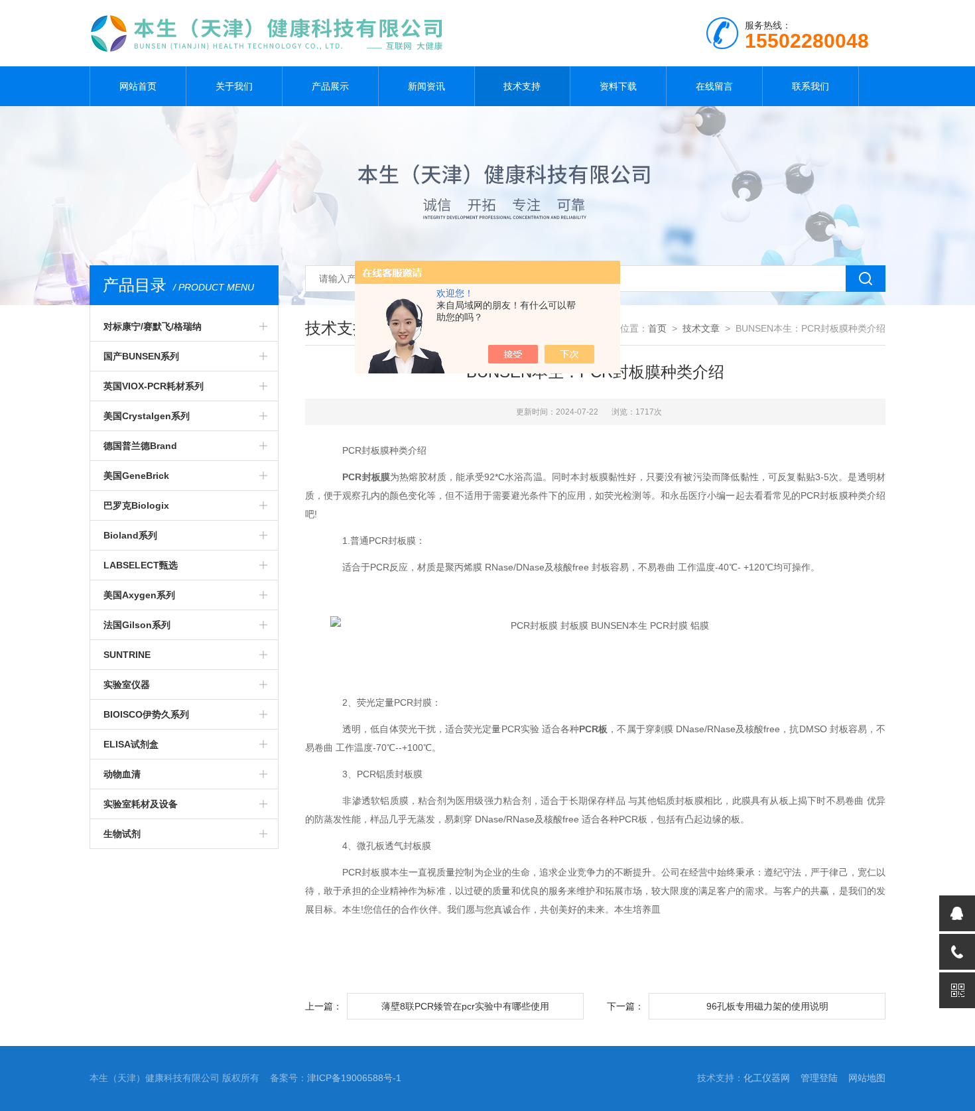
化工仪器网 (767, 1078)
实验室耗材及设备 (140, 804)
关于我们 (234, 86)
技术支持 (522, 86)
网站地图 (866, 1078)
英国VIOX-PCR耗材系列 (153, 386)
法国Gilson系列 (136, 625)
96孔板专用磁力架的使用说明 (767, 1006)
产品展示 (330, 86)
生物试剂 (122, 833)
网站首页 (138, 86)
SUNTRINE (127, 654)
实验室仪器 (126, 684)
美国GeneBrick (136, 475)
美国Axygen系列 (139, 595)
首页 (657, 328)
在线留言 (714, 86)
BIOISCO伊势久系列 (146, 714)
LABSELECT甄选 (140, 565)
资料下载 (618, 86)
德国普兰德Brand (140, 445)
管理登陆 (819, 1078)
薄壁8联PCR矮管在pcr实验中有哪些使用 (465, 1006)
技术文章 (701, 328)
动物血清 (122, 774)
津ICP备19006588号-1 (354, 1078)
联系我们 (810, 86)
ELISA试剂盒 (131, 744)
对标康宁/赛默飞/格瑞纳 (152, 326)
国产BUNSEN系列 (141, 356)
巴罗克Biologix (136, 505)
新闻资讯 (426, 86)
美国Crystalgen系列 (146, 416)
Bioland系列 (130, 535)
